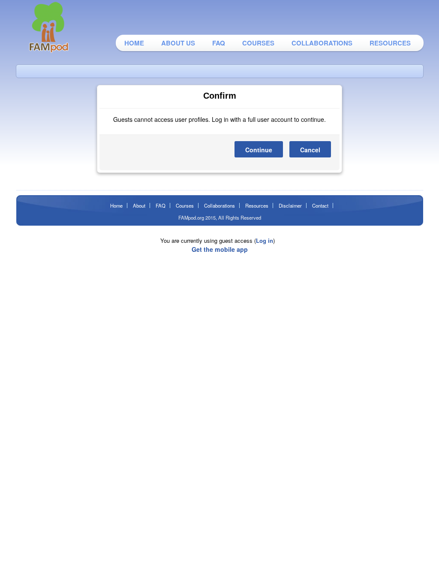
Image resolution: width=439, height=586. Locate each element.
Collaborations (322, 43)
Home (134, 43)
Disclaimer (290, 205)
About (139, 205)
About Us (178, 43)
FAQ (218, 43)
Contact (320, 205)
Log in (264, 240)
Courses (258, 43)
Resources (390, 43)
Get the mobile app (220, 249)
